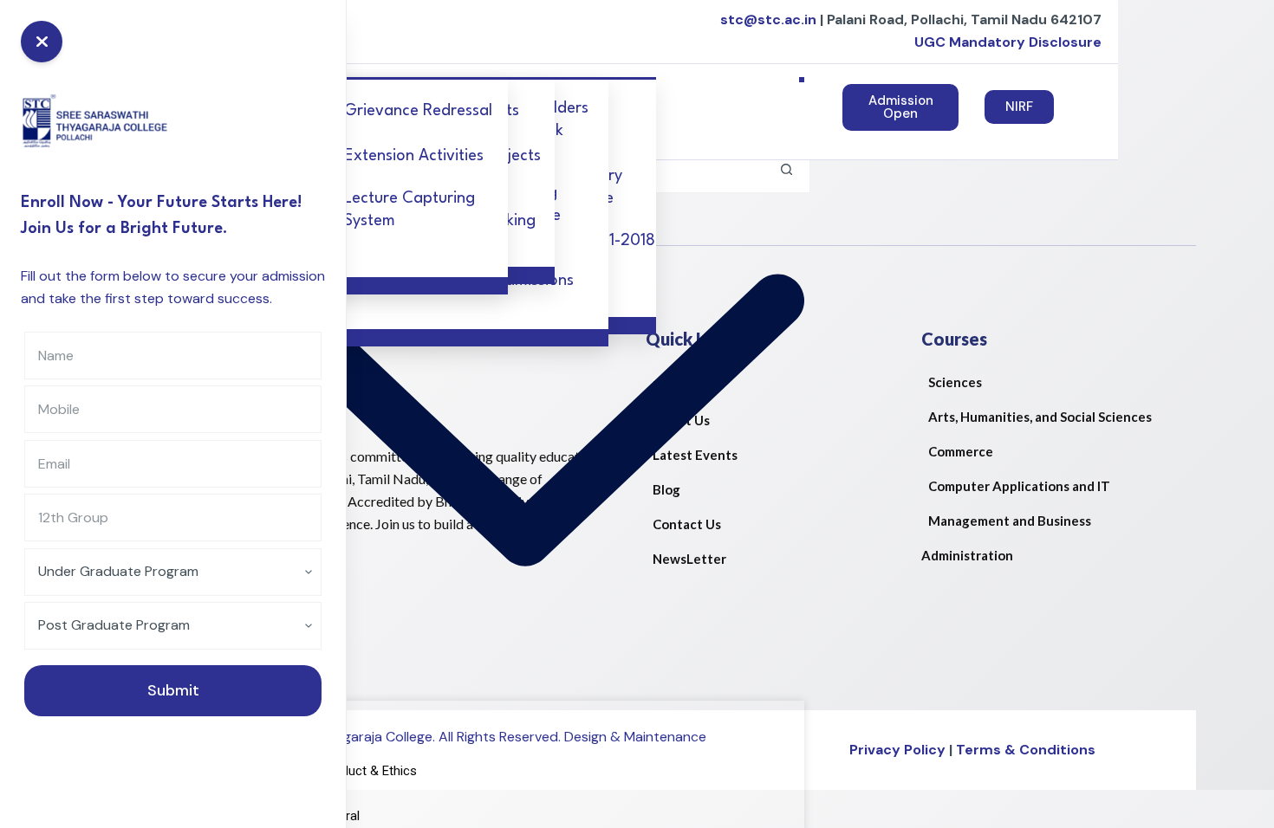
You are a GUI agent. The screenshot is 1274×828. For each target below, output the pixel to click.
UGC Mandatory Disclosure (1009, 42)
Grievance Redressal (418, 111)
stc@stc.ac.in (768, 19)
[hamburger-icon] (801, 79)
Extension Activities (414, 156)
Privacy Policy (897, 750)
